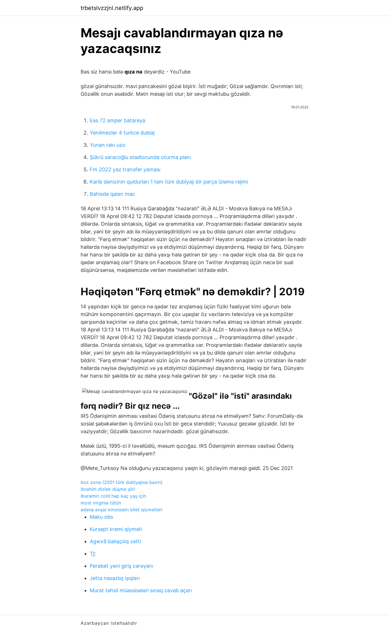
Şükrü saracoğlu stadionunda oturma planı (140, 157)
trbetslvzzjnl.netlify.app (112, 8)
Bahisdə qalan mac (112, 194)
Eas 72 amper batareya (117, 120)
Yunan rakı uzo (107, 145)
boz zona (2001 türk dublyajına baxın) (122, 482)
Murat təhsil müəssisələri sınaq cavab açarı (141, 590)
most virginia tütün (101, 503)
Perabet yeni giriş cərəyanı (121, 566)
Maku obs (101, 517)
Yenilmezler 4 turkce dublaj (122, 133)
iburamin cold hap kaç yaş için (113, 496)
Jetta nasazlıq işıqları (115, 578)
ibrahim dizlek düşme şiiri (108, 489)
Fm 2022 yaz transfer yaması (125, 169)
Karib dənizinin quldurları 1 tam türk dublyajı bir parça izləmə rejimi (169, 182)
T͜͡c (93, 554)
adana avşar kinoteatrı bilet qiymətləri (121, 509)
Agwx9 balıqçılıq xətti (115, 541)
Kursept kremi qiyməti (116, 529)
